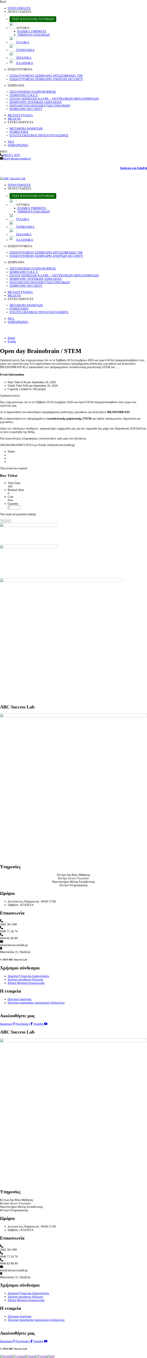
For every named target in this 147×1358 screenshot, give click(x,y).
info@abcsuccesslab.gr (17, 158)
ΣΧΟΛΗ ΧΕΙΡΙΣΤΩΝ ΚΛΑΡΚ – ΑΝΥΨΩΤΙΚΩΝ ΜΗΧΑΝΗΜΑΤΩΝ (54, 98)
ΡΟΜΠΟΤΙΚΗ (19, 132)
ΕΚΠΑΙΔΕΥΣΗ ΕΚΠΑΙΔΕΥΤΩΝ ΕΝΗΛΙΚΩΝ (40, 105)
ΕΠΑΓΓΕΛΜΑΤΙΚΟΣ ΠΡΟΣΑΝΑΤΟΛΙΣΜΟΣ (39, 135)
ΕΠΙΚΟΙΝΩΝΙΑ (18, 145)
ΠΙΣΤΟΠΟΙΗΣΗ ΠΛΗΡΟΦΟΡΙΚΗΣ (33, 91)
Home (11, 338)
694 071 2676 (11, 155)
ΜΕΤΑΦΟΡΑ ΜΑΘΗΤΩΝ (26, 128)
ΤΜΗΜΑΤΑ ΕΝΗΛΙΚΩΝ (33, 34)
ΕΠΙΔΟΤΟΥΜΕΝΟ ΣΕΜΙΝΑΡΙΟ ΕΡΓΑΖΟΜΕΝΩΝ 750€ (46, 75)
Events (12, 341)
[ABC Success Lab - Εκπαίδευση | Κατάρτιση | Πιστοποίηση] (12, 178)
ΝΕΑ (11, 141)
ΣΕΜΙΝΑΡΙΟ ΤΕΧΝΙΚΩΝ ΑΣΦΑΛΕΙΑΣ (36, 102)
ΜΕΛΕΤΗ (14, 118)
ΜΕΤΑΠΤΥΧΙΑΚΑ (20, 115)
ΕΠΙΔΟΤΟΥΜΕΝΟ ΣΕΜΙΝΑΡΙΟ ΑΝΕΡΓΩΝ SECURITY (46, 79)
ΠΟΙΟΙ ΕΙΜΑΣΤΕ (19, 8)
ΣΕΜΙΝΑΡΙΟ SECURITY (26, 109)
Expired (6, 521)
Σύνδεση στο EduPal (133, 168)
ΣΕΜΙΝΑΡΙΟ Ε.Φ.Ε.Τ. (24, 95)
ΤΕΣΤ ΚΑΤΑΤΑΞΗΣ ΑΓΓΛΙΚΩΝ (33, 19)
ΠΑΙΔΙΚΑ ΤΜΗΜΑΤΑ (31, 31)
